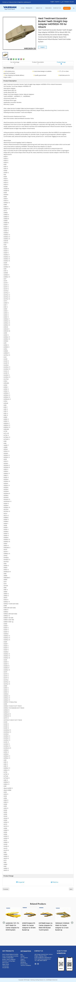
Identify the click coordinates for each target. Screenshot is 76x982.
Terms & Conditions (26, 965)
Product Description (38, 62)
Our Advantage (14, 62)
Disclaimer (23, 962)
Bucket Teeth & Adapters (8, 959)
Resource (23, 961)
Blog (22, 954)
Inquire (42, 47)
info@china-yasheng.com (24, 2)
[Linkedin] (38, 964)
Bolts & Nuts (5, 962)
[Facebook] (35, 964)
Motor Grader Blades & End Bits (10, 954)
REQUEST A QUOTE (66, 9)
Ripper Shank (5, 964)
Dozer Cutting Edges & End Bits (10, 956)
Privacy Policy (24, 964)
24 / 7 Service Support (24, 958)
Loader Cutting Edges (7, 957)
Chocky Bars (5, 966)
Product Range (61, 62)
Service (22, 956)
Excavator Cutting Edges (8, 961)
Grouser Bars (5, 967)
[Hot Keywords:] (73, 8)
